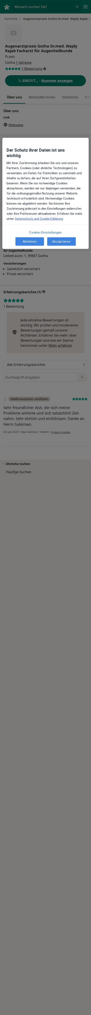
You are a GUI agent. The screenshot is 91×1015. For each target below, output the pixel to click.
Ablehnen (30, 241)
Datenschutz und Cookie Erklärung (39, 219)
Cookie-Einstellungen (45, 232)
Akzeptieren (61, 241)
